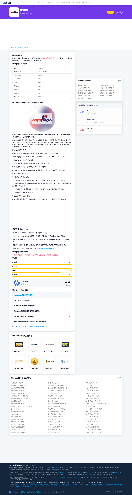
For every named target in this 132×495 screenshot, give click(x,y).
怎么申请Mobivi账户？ (92, 419)
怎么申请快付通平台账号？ (93, 390)
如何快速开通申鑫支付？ (18, 419)
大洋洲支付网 (54, 482)
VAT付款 (79, 472)
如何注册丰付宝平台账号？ (19, 385)
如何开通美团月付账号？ (18, 422)
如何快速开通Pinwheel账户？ (94, 429)
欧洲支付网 (32, 482)
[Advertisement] (66, 32)
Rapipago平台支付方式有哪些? (24, 316)
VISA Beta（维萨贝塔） (24, 486)
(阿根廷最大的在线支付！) (49, 58)
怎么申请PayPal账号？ (55, 422)
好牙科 (76, 485)
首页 (10, 47)
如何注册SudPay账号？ (55, 396)
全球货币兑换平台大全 (80, 482)
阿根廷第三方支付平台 (107, 90)
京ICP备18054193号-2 (59, 492)
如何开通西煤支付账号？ (55, 429)
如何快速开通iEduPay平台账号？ (21, 393)
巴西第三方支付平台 (84, 88)
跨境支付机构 (118, 492)
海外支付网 (70, 482)
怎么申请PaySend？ (54, 432)
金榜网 (93, 485)
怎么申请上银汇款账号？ (18, 424)
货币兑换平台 (87, 474)
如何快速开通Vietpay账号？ (93, 396)
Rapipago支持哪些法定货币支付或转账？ (27, 311)
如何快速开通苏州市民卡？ (93, 422)
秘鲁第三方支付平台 (106, 95)
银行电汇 (45, 477)
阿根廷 (37, 326)
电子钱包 (51, 477)
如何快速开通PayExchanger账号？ (58, 403)
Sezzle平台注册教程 (91, 388)
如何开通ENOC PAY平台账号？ (57, 385)
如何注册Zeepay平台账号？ (56, 411)
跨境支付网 (62, 482)
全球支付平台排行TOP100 (94, 482)
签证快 (66, 485)
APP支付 (18, 326)
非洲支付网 (39, 482)
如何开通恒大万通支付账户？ (19, 398)
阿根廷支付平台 (17, 47)
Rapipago (25, 47)
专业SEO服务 (61, 485)
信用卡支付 (28, 326)
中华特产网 (21, 485)
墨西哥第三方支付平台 (85, 90)
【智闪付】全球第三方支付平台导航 (30, 492)
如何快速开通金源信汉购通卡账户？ (59, 388)
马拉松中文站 (71, 485)
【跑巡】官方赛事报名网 (46, 485)
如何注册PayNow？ (91, 383)
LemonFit (13, 486)
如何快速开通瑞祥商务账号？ (57, 416)
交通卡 (61, 477)
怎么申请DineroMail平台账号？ (94, 409)
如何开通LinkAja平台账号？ (93, 401)
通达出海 (26, 485)
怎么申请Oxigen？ (16, 409)
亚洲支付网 (25, 482)
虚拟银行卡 (72, 477)
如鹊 (115, 485)
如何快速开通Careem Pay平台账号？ (22, 406)
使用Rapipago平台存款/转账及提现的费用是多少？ (30, 321)
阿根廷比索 (41, 326)
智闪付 (16, 485)
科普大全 (86, 485)
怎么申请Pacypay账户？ (92, 406)
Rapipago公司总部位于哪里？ (24, 295)
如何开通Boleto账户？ (92, 393)
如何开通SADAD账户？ (18, 390)
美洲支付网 (47, 482)
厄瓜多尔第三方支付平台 (107, 93)
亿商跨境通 (37, 485)
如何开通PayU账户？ (17, 383)
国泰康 (111, 485)
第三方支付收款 (110, 492)
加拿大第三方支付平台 (107, 85)
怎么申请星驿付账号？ (55, 393)
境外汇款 (116, 472)
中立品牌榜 (81, 485)
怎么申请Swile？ (16, 414)
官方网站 (110, 12)
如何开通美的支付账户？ (55, 414)
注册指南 (119, 12)
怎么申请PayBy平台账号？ (56, 390)
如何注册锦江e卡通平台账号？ (57, 409)
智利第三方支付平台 (84, 95)
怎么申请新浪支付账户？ (92, 398)
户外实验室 (54, 485)
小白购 (90, 485)
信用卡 (56, 477)
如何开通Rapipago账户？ (18, 403)
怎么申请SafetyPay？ (91, 416)
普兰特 (108, 485)
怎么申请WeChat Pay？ (92, 411)
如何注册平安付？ (90, 385)
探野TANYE (33, 486)
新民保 (17, 486)
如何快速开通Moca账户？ (56, 406)
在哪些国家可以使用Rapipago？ (24, 305)
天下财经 (97, 485)
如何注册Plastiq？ (16, 401)
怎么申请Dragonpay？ (17, 416)
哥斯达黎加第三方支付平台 (86, 93)
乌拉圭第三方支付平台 (85, 98)
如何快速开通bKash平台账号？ (20, 396)
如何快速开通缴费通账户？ (19, 388)
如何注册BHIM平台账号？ (93, 414)
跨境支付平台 (60, 472)
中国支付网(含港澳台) (15, 482)
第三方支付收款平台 (54, 468)
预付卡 (66, 477)
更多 (119, 81)
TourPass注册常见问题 (55, 427)
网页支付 (33, 326)
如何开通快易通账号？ (17, 411)
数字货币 (78, 477)
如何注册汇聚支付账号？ (55, 419)
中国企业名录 (103, 485)
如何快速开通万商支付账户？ (94, 432)
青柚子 (117, 485)
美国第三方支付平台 (84, 85)
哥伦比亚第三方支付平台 (107, 88)
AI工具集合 (31, 485)
